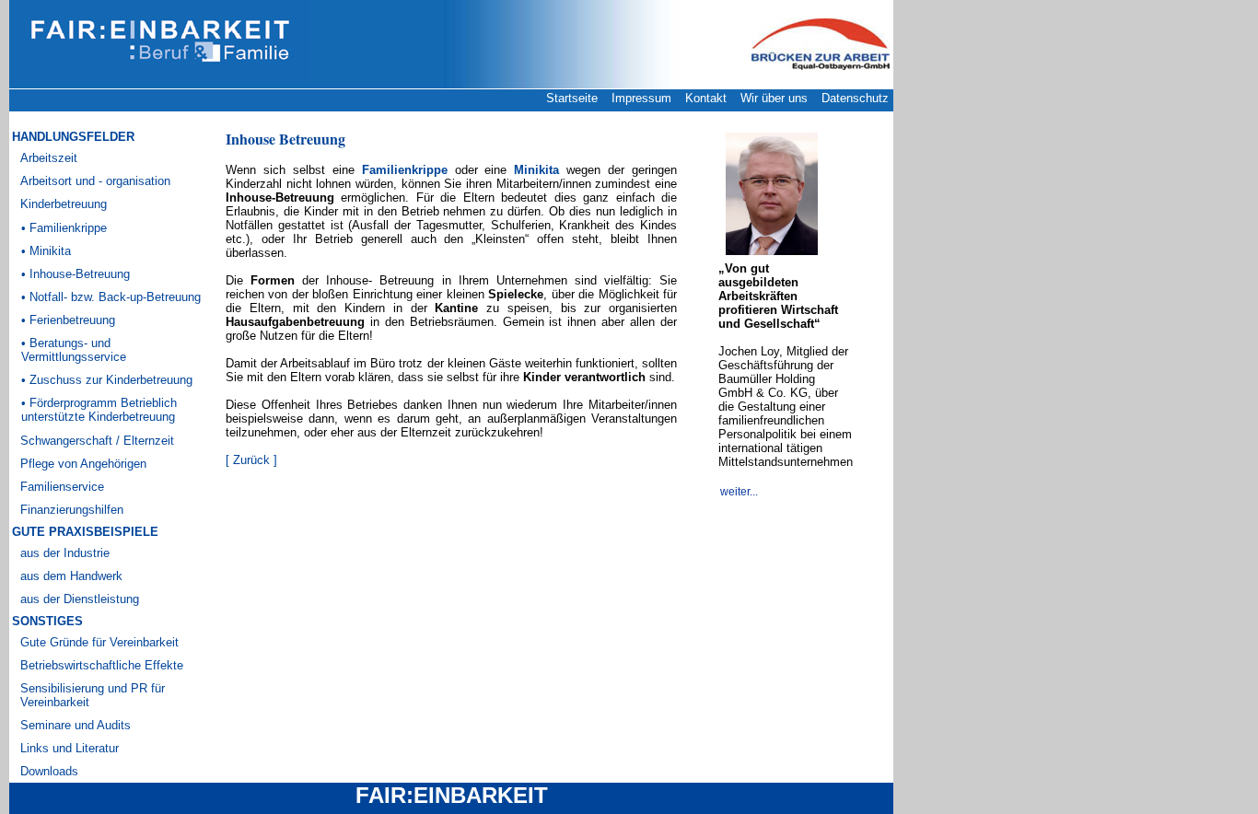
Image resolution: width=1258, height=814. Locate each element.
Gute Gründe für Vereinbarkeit (99, 642)
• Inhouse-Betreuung (75, 274)
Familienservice (62, 487)
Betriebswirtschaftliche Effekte (101, 665)
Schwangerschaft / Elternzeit (97, 441)
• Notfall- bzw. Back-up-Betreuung (111, 297)
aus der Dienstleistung (79, 599)
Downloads (49, 771)
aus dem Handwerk (71, 576)
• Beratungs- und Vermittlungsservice (73, 350)
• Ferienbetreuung (68, 320)
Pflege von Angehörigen (83, 464)
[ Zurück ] (251, 460)
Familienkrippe (405, 170)
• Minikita (46, 251)
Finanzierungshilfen (71, 510)
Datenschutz (855, 98)
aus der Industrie (65, 553)
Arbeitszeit (48, 158)
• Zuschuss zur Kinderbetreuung (106, 380)
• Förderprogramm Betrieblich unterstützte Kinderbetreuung (99, 410)
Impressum (641, 98)
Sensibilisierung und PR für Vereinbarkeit (92, 695)
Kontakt (706, 98)
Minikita (536, 170)
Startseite (572, 98)
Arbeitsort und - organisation (95, 181)
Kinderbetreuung (63, 204)
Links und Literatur (69, 748)
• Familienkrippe (64, 228)
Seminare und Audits (75, 725)
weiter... (740, 491)
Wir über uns (774, 98)
